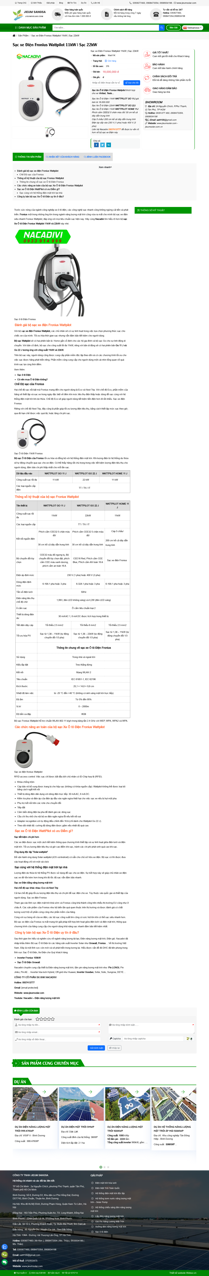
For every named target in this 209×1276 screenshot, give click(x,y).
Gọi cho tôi (132, 82)
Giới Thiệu (37, 3)
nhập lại (115, 1048)
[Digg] (108, 145)
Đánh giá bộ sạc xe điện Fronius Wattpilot (37, 171)
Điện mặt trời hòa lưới (105, 1183)
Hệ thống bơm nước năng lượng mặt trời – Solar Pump (111, 1200)
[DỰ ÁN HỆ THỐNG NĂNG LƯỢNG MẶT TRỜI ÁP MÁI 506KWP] (183, 1092)
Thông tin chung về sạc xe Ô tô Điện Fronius (41, 182)
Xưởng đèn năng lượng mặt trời (110, 1226)
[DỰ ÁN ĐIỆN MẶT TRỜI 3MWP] (90, 1092)
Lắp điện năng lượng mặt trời (109, 1216)
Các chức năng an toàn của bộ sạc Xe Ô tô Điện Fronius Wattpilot (50, 185)
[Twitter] (102, 145)
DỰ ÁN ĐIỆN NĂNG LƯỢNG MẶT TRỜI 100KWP (125, 1128)
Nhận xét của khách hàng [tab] (63, 157)
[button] (111, 166)
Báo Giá (173, 27)
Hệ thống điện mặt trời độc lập (110, 1193)
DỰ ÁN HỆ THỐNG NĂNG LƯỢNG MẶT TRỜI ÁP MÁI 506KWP (172, 1128)
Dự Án (83, 3)
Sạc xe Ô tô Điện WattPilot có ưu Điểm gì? (38, 189)
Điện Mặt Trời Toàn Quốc (107, 1188)
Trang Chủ (21, 3)
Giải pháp (51, 3)
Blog (61, 3)
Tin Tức (73, 3)
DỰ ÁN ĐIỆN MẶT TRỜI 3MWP (77, 1126)
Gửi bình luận (96, 1048)
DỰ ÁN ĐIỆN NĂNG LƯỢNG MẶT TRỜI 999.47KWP (32, 1128)
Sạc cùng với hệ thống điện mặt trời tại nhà (40, 193)
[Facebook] (96, 145)
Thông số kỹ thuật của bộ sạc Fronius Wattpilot (40, 178)
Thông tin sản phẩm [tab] (29, 157)
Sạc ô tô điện (101, 1232)
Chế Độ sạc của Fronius (31, 174)
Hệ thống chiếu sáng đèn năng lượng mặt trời (111, 1209)
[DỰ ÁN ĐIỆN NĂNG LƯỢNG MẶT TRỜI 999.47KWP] (44, 1092)
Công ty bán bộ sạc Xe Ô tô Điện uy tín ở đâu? (40, 196)
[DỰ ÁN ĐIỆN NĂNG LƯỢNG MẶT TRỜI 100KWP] (136, 1092)
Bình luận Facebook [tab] (98, 157)
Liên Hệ (96, 3)
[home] (14, 35)
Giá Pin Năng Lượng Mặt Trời (109, 1221)
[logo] (29, 20)
